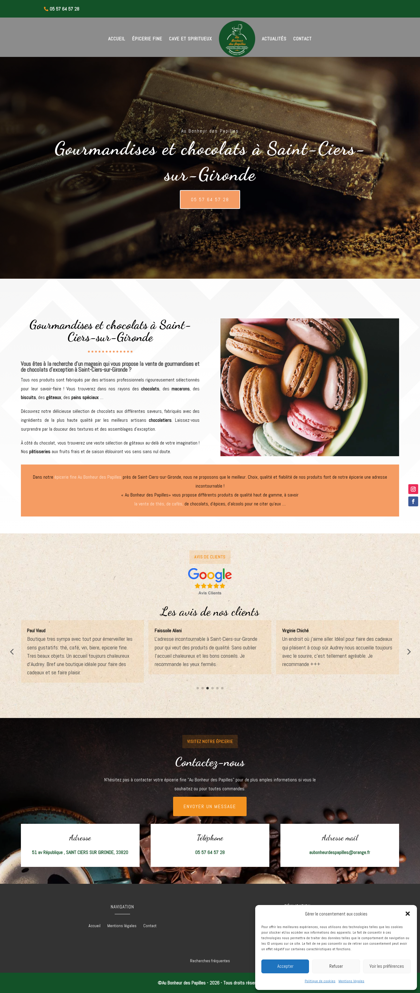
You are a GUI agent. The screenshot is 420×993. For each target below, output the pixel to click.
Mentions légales (351, 981)
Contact (302, 38)
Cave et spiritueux (190, 38)
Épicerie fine (147, 38)
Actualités (274, 38)
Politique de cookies (320, 981)
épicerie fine (65, 477)
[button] (408, 914)
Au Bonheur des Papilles (99, 477)
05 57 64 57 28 (210, 199)
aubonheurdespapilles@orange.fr (339, 852)
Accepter (285, 966)
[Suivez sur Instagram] (413, 489)
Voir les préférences (387, 966)
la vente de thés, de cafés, (158, 503)
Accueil (116, 38)
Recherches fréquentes (210, 960)
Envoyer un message (210, 806)
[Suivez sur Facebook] (413, 501)
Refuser (336, 966)
